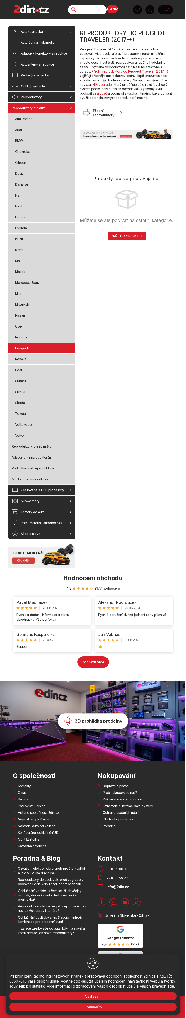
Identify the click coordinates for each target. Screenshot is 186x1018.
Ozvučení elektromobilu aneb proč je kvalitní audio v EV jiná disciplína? (51, 871)
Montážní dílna (28, 839)
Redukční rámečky (35, 75)
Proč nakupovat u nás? (120, 792)
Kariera (23, 799)
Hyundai (21, 228)
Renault (20, 359)
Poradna (109, 826)
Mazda (20, 272)
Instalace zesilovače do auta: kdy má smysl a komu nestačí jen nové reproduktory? (51, 930)
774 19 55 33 (117, 878)
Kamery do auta (32, 512)
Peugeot (21, 348)
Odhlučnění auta (33, 86)
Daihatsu (21, 184)
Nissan (20, 315)
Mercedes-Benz (27, 283)
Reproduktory (31, 97)
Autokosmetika (32, 31)
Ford (18, 206)
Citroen (20, 162)
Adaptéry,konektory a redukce (44, 53)
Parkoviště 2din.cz (31, 806)
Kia (17, 261)
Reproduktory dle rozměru (31, 446)
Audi (18, 130)
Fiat (17, 195)
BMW (19, 141)
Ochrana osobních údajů (121, 812)
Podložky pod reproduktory (33, 468)
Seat (18, 370)
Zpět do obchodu (126, 236)
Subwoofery (30, 501)
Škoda (20, 403)
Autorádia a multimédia (37, 42)
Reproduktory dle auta (29, 108)
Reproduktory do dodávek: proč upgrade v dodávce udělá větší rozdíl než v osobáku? (50, 882)
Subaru (20, 381)
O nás (22, 792)
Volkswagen (24, 424)
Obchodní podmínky (118, 819)
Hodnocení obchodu (93, 578)
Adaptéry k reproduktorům (32, 457)
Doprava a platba (116, 786)
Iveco (19, 250)
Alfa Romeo (23, 119)
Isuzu (19, 239)
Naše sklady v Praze (33, 819)
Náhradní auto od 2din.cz (36, 826)
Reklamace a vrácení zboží (123, 799)
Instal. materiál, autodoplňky (41, 523)
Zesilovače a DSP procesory (42, 490)
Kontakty (24, 786)
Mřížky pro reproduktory (30, 479)
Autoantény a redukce (37, 64)
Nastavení (91, 996)
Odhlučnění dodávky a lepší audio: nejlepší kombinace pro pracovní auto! (50, 919)
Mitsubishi (22, 304)
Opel (18, 326)
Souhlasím (91, 1007)
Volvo (19, 435)
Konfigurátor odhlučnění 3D (38, 832)
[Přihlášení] (148, 9)
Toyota (20, 414)
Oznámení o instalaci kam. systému (128, 806)
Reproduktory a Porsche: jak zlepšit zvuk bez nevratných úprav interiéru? (52, 908)
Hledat (110, 9)
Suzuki (20, 392)
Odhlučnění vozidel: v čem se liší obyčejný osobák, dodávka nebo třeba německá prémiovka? (49, 895)
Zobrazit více (93, 662)
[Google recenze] (120, 936)
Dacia (19, 173)
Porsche (21, 337)
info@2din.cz (117, 886)
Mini (18, 293)
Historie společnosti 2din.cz (38, 812)
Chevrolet (22, 152)
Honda (20, 217)
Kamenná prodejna (32, 846)
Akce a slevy (30, 534)
